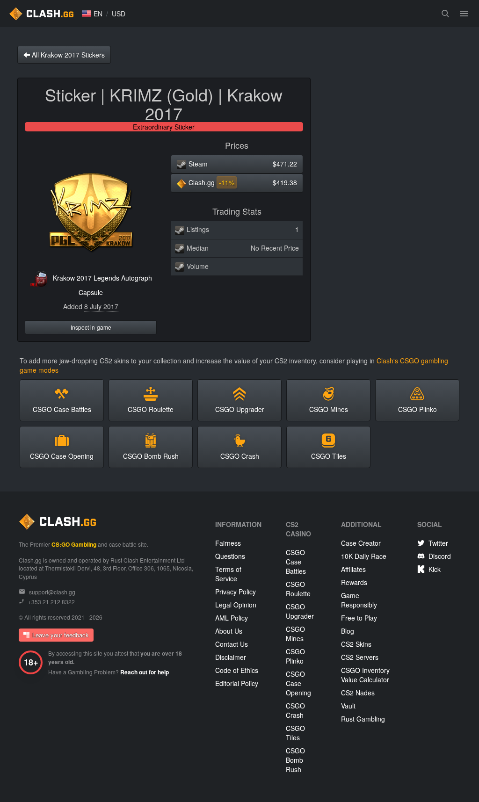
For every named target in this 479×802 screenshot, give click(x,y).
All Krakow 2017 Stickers (67, 54)
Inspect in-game (91, 327)
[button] (92, 13)
